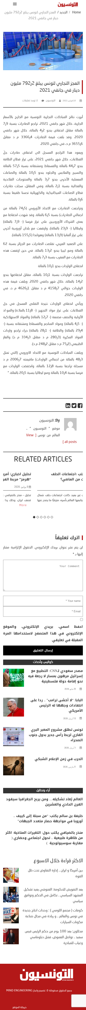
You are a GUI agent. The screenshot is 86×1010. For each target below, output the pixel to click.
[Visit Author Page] (70, 429)
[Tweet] (74, 405)
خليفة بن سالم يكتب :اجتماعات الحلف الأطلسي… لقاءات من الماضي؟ (50, 476)
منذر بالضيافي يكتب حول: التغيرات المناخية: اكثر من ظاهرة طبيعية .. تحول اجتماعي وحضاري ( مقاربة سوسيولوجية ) (44, 837)
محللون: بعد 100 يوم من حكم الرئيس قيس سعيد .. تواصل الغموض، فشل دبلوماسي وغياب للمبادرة (54, 937)
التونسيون (50, 100)
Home (76, 12)
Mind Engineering (19, 990)
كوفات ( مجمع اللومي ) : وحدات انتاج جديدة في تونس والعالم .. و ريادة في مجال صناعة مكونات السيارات (53, 916)
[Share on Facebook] (80, 405)
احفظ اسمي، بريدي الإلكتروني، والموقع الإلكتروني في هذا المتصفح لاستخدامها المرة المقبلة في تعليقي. (43, 633)
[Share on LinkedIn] (68, 405)
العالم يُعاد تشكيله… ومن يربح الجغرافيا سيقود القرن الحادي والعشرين (44, 802)
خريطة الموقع (20, 1007)
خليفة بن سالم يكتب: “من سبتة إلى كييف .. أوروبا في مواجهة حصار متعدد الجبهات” (48, 818)
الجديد (63, 12)
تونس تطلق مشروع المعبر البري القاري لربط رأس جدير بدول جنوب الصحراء (56, 734)
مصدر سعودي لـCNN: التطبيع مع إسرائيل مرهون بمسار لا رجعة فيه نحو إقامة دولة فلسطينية (55, 676)
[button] (14, 4)
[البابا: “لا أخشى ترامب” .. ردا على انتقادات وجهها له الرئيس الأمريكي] (13, 708)
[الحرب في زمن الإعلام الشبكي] (13, 767)
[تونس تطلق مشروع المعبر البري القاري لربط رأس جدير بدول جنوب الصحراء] (13, 737)
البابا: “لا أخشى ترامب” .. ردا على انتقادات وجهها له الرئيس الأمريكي (56, 705)
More (67, 505)
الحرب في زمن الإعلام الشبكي (59, 759)
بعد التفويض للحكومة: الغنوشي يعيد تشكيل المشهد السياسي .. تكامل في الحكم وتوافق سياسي (53, 895)
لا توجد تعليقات (30, 100)
